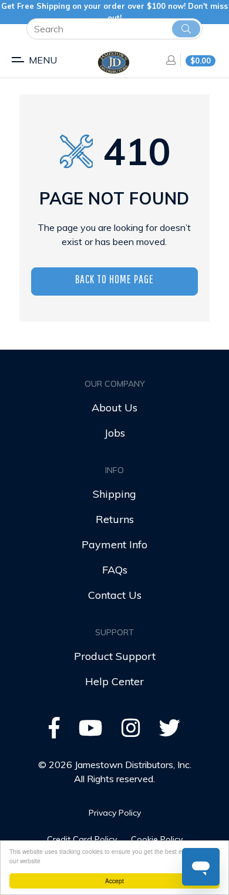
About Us (114, 407)
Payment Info (114, 544)
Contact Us (115, 595)
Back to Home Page (114, 279)
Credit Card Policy (82, 839)
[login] (167, 60)
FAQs (114, 569)
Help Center (114, 681)
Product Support (115, 656)
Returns (115, 519)
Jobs (115, 433)
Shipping (114, 494)
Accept (114, 880)
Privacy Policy (115, 812)
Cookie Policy (157, 839)
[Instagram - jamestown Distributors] (131, 732)
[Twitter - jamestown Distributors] (170, 732)
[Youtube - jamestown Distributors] (90, 732)
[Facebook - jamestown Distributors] (54, 732)
